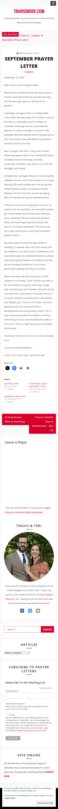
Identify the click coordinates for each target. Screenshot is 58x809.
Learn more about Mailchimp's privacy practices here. (27, 729)
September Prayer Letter (15, 396)
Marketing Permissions (15, 704)
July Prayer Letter (11, 383)
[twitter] (30, 611)
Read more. (44, 603)
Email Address (12, 691)
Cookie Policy (9, 798)
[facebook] (22, 611)
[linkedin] (38, 611)
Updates (29, 72)
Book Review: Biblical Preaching (15, 419)
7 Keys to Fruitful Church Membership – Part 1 (42, 424)
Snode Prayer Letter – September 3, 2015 (38, 385)
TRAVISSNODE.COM (29, 11)
